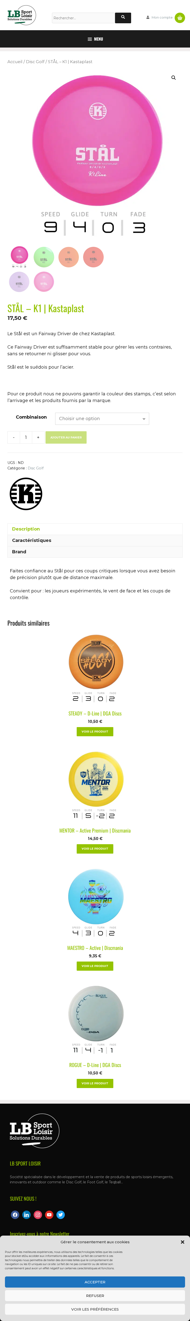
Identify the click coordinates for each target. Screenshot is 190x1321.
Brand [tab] (19, 552)
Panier (180, 16)
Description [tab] (26, 529)
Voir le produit (95, 731)
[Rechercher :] (83, 18)
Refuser (95, 1295)
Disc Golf (35, 61)
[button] (182, 1242)
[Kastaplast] (26, 494)
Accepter (95, 1282)
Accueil (15, 61)
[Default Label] (26, 1214)
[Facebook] (15, 1214)
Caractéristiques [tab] (31, 540)
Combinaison (31, 417)
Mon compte (162, 17)
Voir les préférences (95, 1309)
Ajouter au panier (66, 437)
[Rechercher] (123, 18)
